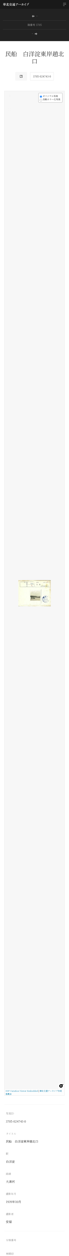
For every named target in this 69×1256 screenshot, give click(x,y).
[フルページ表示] (9, 109)
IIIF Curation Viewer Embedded (22, 1090)
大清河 (10, 1181)
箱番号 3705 (34, 25)
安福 (9, 1222)
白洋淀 (10, 1161)
